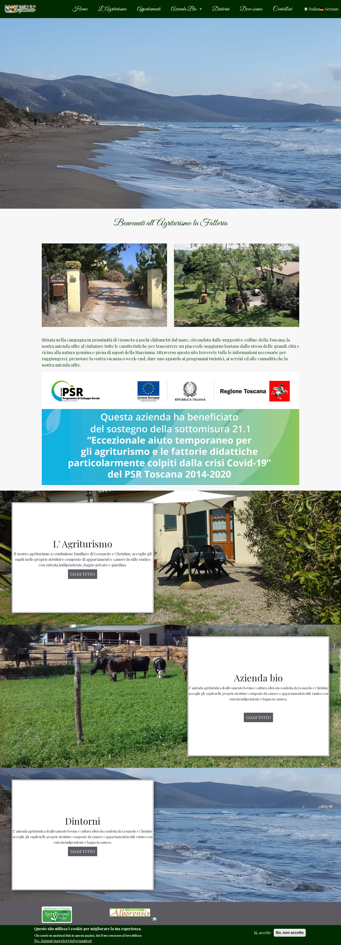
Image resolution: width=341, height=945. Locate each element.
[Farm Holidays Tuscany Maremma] (57, 914)
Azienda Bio (184, 9)
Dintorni (220, 9)
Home (80, 9)
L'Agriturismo (112, 9)
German (331, 8)
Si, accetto (262, 932)
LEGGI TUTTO (82, 574)
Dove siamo (251, 9)
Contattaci (282, 9)
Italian (314, 8)
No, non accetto (290, 933)
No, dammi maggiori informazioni (63, 940)
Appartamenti (149, 9)
